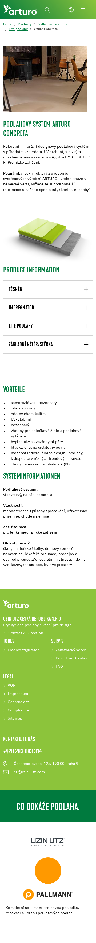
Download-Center (71, 658)
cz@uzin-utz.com (29, 772)
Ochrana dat (18, 702)
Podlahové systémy (52, 24)
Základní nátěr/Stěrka (31, 344)
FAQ (59, 667)
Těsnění (16, 289)
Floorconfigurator (23, 650)
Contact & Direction (25, 633)
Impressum (18, 694)
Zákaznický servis (71, 650)
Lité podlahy (18, 29)
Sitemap (15, 718)
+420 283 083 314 (22, 752)
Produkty (24, 24)
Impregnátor (21, 308)
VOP (11, 685)
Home (7, 24)
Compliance (18, 710)
